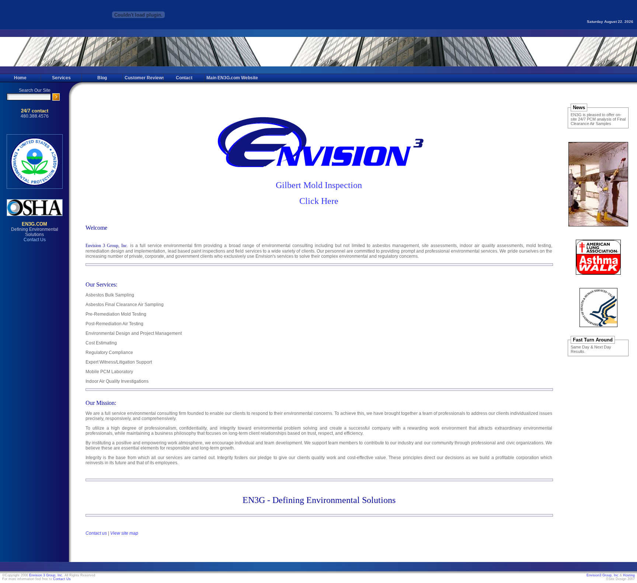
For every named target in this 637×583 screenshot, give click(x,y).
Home (20, 77)
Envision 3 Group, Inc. (46, 575)
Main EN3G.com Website (225, 77)
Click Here (318, 201)
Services (61, 77)
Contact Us (62, 579)
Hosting (629, 575)
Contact (184, 77)
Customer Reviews (144, 77)
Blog (102, 77)
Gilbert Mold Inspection (319, 185)
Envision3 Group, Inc (602, 575)
